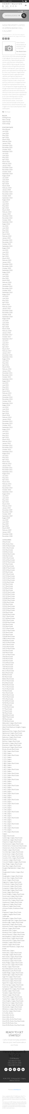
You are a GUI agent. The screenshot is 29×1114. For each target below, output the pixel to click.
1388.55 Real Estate (8, 638)
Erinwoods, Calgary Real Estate (12, 886)
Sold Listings (6, 123)
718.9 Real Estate (7, 667)
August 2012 (6, 453)
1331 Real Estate (7, 632)
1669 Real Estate (7, 652)
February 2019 (6, 306)
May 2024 (5, 182)
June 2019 (5, 298)
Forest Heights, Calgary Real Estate (13, 894)
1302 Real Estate (7, 624)
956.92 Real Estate (8, 697)
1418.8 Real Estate (8, 640)
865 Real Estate (7, 677)
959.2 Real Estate (7, 699)
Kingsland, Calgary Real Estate (11, 912)
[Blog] (23, 1069)
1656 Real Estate (7, 650)
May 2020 (5, 278)
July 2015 (5, 383)
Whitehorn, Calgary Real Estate (12, 1009)
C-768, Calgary (7, 826)
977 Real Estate (7, 709)
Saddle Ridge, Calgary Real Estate (12, 973)
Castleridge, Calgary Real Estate (12, 838)
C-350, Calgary (7, 761)
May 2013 (5, 435)
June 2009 (5, 522)
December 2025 (7, 145)
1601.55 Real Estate (8, 648)
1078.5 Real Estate (8, 566)
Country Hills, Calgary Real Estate (12, 856)
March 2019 (6, 304)
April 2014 (5, 413)
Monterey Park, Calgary (9, 930)
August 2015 (6, 381)
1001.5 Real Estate (8, 548)
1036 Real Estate (7, 556)
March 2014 (6, 415)
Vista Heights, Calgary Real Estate (12, 1001)
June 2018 (5, 323)
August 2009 (6, 518)
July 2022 (5, 226)
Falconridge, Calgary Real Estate (12, 890)
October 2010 (6, 490)
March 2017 (6, 349)
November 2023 (7, 194)
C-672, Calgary (7, 805)
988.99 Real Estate (8, 717)
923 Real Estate (7, 691)
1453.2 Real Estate (8, 644)
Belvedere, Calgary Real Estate (12, 743)
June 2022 (5, 228)
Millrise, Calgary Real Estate (11, 928)
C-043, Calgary (7, 753)
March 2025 (6, 161)
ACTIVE (19, 11)
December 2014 (7, 397)
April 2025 (5, 159)
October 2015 (6, 377)
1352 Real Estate (7, 634)
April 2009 (5, 526)
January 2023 (6, 214)
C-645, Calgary (7, 781)
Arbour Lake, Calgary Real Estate (12, 735)
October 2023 (6, 196)
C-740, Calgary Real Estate (10, 818)
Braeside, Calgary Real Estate (11, 745)
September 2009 (7, 516)
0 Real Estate (6, 542)
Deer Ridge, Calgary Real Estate (12, 864)
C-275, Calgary (7, 759)
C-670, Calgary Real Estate (10, 803)
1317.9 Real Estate (8, 628)
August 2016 (6, 359)
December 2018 (7, 310)
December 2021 (7, 240)
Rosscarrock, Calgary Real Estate (12, 965)
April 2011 (5, 480)
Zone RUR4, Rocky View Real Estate (13, 1025)
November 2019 (7, 288)
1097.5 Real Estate (8, 574)
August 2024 (6, 176)
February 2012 (6, 463)
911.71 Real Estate (8, 687)
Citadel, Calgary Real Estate (11, 850)
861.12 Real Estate (8, 671)
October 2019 (6, 290)
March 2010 (6, 504)
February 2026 (6, 141)
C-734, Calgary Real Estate (10, 812)
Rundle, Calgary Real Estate (10, 967)
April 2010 (5, 502)
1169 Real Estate (7, 584)
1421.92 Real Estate (8, 642)
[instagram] (14, 1069)
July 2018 (5, 321)
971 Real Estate (7, 705)
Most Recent (6, 129)
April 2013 (5, 437)
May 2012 (5, 457)
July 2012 (5, 455)
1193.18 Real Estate (8, 594)
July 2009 (5, 520)
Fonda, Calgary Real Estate (10, 892)
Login (10, 1)
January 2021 (6, 262)
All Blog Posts (6, 117)
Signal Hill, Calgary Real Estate (11, 983)
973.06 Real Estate (8, 707)
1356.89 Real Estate (8, 636)
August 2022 (6, 224)
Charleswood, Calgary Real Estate (12, 844)
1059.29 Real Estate (8, 562)
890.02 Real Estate (8, 685)
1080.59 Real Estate (8, 568)
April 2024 (5, 184)
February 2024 (6, 188)
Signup (4, 1)
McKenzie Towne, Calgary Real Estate (14, 926)
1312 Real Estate (7, 626)
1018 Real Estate (7, 552)
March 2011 (6, 482)
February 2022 (6, 236)
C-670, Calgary (7, 801)
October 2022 (6, 220)
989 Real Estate (7, 719)
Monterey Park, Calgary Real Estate (13, 932)
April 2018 (5, 327)
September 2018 (7, 317)
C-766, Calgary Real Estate (10, 824)
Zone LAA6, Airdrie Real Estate (11, 1019)
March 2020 (6, 280)
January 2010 (6, 508)
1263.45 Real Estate (8, 614)
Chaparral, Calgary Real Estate (11, 842)
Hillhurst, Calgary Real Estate (11, 906)
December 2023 (7, 192)
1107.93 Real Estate (8, 576)
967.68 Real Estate (8, 701)
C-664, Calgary (7, 791)
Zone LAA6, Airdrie (8, 1017)
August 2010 (6, 494)
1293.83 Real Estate (8, 622)
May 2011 (5, 478)
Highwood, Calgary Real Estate (12, 904)
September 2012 (7, 451)
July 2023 (5, 202)
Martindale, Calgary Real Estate (12, 924)
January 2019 (6, 308)
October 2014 (6, 401)
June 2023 (5, 204)
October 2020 (6, 268)
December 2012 (7, 445)
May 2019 (5, 300)
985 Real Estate (7, 713)
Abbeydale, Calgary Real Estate (12, 723)
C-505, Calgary (7, 771)
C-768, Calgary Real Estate (10, 828)
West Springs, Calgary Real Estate (12, 1005)
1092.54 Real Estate (8, 570)
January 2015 (6, 395)
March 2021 (6, 258)
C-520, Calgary (7, 777)
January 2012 (6, 465)
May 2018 (5, 325)
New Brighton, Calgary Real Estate (13, 936)
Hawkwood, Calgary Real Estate (12, 902)
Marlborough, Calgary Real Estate (12, 922)
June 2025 (5, 155)
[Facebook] (6, 1069)
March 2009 (6, 528)
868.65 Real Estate (8, 679)
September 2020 (7, 270)
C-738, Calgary (7, 813)
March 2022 (6, 234)
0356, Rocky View (7, 544)
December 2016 (7, 355)
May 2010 (5, 500)
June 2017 (5, 343)
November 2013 (7, 423)
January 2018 (6, 333)
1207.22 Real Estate (8, 596)
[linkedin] (18, 1069)
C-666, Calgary (7, 795)
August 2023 (6, 200)
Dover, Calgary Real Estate (10, 880)
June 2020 (5, 276)
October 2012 (6, 449)
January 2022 (6, 238)
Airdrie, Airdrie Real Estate (10, 725)
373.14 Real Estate (8, 663)
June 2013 (5, 433)
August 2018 (6, 318)
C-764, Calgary (7, 820)
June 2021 (5, 252)
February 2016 (6, 369)
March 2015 (6, 391)
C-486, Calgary (7, 765)
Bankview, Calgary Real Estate (11, 737)
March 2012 (6, 461)
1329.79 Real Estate (8, 630)
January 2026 (6, 143)
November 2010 (7, 488)
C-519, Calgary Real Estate (10, 775)
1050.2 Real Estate (8, 558)
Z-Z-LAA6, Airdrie (7, 1013)
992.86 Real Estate (8, 721)
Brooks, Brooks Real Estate (10, 749)
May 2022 (5, 230)
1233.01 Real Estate (8, 606)
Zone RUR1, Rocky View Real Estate (13, 1021)
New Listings (6, 119)
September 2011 (7, 472)
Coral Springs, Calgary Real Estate (12, 852)
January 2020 (6, 284)
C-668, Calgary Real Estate (10, 799)
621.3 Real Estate (7, 665)
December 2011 (7, 468)
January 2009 (6, 532)
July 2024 (5, 178)
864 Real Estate (7, 675)
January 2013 (6, 443)
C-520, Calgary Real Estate (10, 779)
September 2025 (7, 151)
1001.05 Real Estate (8, 546)
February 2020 (6, 282)
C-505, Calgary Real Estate (10, 773)
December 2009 (7, 510)
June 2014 (5, 409)
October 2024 (6, 172)
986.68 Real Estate (8, 715)
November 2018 (7, 312)
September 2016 (7, 357)
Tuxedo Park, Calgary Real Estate (12, 999)
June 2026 (5, 133)
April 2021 (5, 256)
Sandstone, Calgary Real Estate (12, 979)
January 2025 (6, 165)
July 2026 (5, 131)
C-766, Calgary (7, 822)
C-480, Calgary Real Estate (10, 763)
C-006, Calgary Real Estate (10, 751)
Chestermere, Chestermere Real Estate (14, 846)
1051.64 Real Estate (8, 560)
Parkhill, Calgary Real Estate (11, 944)
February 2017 (6, 351)
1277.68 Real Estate (8, 618)
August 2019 (6, 294)
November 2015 (7, 375)
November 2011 (7, 469)
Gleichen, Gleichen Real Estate (11, 898)
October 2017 (6, 337)
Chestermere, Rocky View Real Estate (14, 848)
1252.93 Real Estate (8, 608)
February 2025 (6, 163)
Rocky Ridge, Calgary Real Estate (12, 963)
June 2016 (5, 361)
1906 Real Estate (7, 656)
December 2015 (7, 373)
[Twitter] (10, 1069)
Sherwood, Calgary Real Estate (11, 981)
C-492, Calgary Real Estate (10, 769)
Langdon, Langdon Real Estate (11, 914)
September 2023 (7, 198)
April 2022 (5, 232)
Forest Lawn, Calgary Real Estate (12, 896)
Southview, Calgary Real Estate (12, 987)
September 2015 (7, 379)
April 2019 (5, 302)
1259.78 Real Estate (8, 610)
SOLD (25, 11)
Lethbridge (5, 916)
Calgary (4, 834)
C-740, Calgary (7, 816)
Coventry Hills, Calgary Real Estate (13, 858)
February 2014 (6, 417)
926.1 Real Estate (7, 693)
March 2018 (6, 329)
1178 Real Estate (7, 588)
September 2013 (7, 427)
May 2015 (5, 387)
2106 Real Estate (7, 660)
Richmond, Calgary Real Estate (11, 958)
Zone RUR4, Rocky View (9, 1023)
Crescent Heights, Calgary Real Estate (14, 862)
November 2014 (7, 399)
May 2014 (5, 411)
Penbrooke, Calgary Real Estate (12, 952)
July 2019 (5, 296)
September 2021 (7, 246)
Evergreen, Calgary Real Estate (12, 888)
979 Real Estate (7, 711)
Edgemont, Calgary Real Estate (11, 882)
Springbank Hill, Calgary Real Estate (16, 36)
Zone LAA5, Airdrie (8, 1015)
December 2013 (7, 421)
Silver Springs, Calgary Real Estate (12, 985)
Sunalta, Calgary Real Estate (11, 991)
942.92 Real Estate (8, 695)
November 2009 (7, 512)
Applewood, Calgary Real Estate (12, 733)
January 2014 (6, 419)
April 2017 (5, 347)
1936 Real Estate (7, 658)
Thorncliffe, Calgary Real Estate (12, 997)
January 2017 (6, 353)
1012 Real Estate (7, 550)
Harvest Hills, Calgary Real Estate (12, 900)
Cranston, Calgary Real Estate (11, 860)
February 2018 (6, 331)
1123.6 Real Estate (8, 582)
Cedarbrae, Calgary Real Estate (12, 840)
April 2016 (5, 365)
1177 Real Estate (7, 586)
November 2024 (7, 169)
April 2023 (5, 208)
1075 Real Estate (7, 564)
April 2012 (5, 459)
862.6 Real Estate (7, 673)
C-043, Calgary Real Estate (10, 755)
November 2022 (7, 218)
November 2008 (7, 536)
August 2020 (6, 272)
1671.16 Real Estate (8, 654)
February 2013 (6, 441)
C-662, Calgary (7, 787)
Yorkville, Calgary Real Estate (11, 1011)
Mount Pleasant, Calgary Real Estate (13, 934)
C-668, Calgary (7, 797)
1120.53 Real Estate (8, 580)
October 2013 (6, 425)
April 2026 (5, 137)
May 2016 (5, 363)
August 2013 (6, 429)
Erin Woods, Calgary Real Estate (12, 884)
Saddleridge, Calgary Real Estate (12, 975)
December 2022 (7, 216)
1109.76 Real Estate (8, 578)
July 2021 (5, 250)
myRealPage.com (17, 1089)
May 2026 (5, 135)
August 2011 (6, 473)
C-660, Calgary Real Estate (10, 785)
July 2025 (5, 153)
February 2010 (6, 506)
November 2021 (7, 242)
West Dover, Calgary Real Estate (12, 1003)
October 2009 (6, 514)
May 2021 (5, 254)
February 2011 (6, 484)
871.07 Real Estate (8, 681)
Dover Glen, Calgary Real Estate (12, 878)
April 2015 (5, 389)
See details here (21, 51)
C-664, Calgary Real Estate (10, 793)
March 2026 (6, 139)
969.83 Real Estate (8, 703)
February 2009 (6, 530)
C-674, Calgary (7, 808)
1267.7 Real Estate (8, 616)
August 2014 (6, 405)
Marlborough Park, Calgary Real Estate (14, 920)
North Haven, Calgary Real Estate (12, 938)
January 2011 (6, 486)
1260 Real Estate (7, 612)
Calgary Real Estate (8, 836)
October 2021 (6, 244)
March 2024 (6, 186)
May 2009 (5, 524)
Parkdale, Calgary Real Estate (11, 942)
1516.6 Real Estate (8, 646)
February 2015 (6, 393)
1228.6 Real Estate (8, 602)
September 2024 (7, 173)
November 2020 (7, 266)
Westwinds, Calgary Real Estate (12, 1007)
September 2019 (7, 292)
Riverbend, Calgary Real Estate (12, 961)
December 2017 (7, 335)
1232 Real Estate (7, 604)
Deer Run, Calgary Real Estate (11, 866)
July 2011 (5, 476)
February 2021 (6, 260)
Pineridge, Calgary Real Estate (11, 954)
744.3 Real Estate (7, 669)
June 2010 (5, 498)
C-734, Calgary (7, 809)
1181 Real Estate (7, 590)
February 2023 (6, 212)
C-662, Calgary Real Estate (10, 789)
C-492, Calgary (7, 767)
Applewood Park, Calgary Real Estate (13, 731)
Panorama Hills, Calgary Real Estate (13, 940)
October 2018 (6, 314)
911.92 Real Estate (8, 689)
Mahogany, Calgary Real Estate (11, 918)
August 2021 (6, 248)
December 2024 (7, 167)
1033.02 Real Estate (8, 554)
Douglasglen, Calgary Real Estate (12, 876)
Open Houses (6, 121)
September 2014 (7, 403)
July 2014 (5, 407)
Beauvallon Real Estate (9, 739)
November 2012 (7, 447)
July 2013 (5, 431)
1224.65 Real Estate (8, 600)
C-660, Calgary (7, 783)
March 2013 (6, 439)
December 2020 (7, 264)
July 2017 (5, 341)
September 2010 (7, 492)
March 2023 (6, 210)
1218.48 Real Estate (8, 598)
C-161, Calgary (7, 757)
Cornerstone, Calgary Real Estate (12, 854)
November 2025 (7, 147)
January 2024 (6, 190)
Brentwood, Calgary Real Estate (12, 747)
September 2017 (7, 339)
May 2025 (5, 157)
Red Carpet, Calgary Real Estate (12, 956)
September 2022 (7, 222)
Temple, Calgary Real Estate (11, 995)
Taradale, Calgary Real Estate (11, 993)
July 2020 (5, 274)
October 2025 (6, 149)
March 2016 (6, 367)
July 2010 (5, 496)
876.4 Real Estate (7, 683)
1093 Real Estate (7, 572)
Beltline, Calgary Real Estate (11, 741)
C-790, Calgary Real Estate (10, 832)
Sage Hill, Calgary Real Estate (11, 977)
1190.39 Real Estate (8, 592)
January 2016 (6, 371)
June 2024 (5, 180)
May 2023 (5, 206)
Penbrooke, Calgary (8, 950)
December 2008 (7, 534)
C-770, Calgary (7, 830)
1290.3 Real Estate (8, 620)
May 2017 (5, 345)
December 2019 (7, 286)
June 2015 (5, 385)
